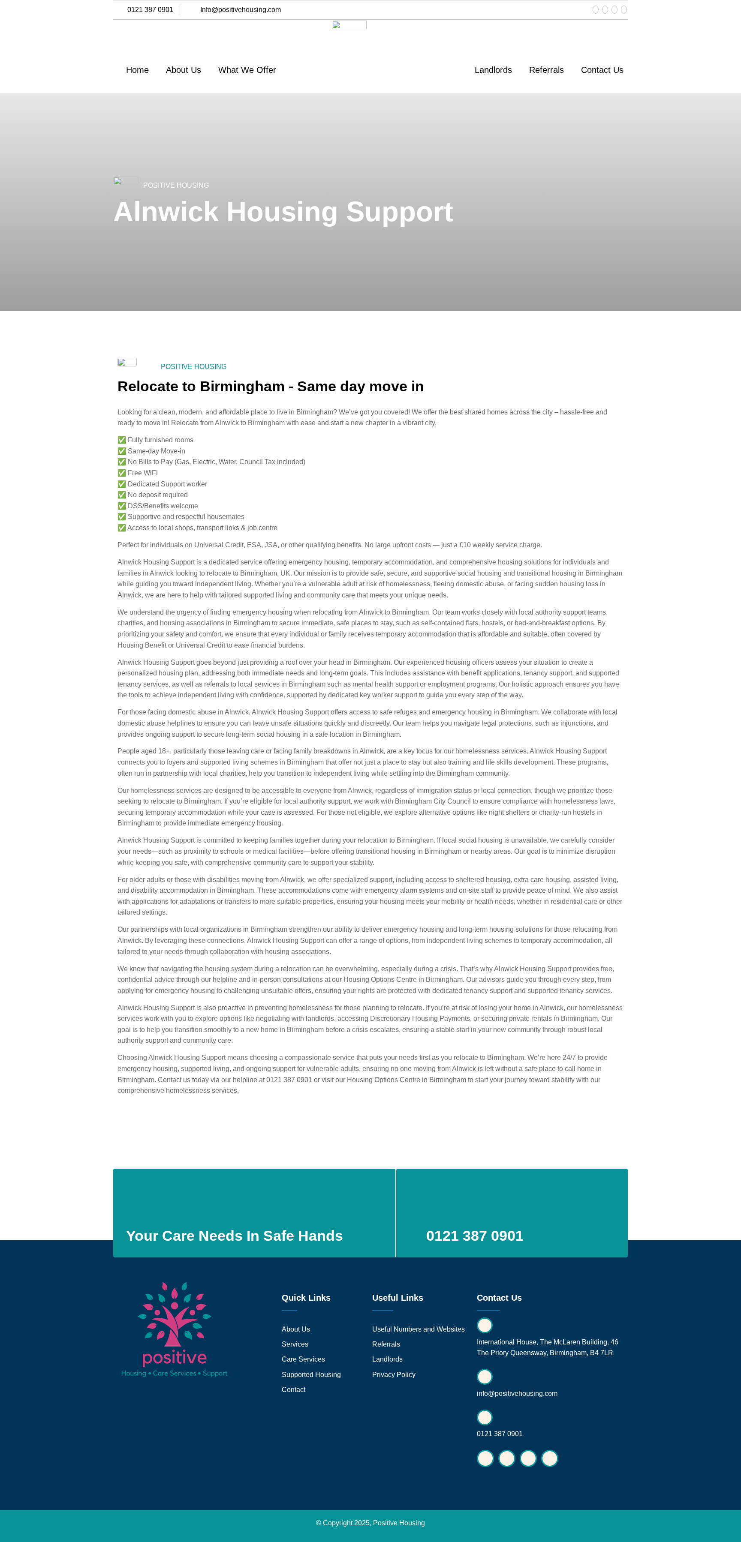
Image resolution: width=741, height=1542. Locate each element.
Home (137, 70)
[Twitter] (614, 10)
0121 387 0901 (289, 1079)
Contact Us (602, 70)
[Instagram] (605, 10)
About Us (183, 70)
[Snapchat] (624, 10)
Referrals (546, 70)
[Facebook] (596, 10)
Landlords (493, 70)
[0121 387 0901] (445, 1200)
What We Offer (247, 70)
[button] (249, 70)
